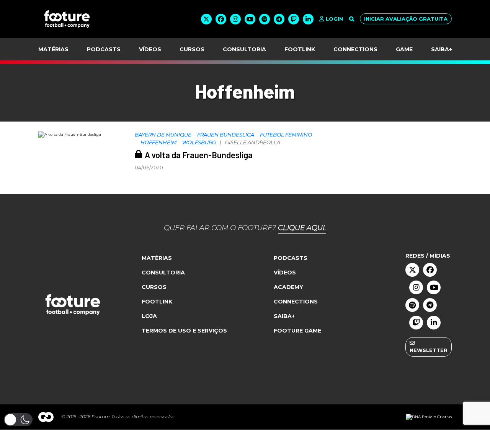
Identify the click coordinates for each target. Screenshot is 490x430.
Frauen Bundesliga (225, 134)
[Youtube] (250, 19)
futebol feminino (286, 134)
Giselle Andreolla (252, 142)
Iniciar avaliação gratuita (406, 19)
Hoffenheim (158, 142)
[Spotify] (264, 19)
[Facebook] (221, 19)
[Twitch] (293, 19)
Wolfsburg (199, 142)
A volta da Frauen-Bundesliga (199, 155)
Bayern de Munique (163, 134)
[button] (18, 419)
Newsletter (429, 350)
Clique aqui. (302, 228)
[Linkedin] (308, 19)
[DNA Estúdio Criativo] (429, 417)
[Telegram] (279, 19)
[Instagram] (235, 19)
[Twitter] (206, 19)
